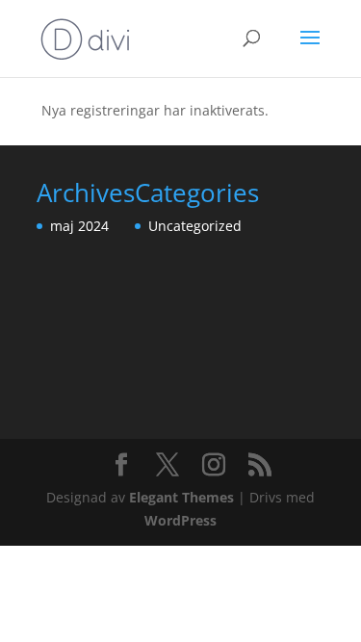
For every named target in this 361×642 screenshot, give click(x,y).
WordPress (180, 520)
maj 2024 (79, 226)
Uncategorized (195, 226)
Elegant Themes (181, 497)
